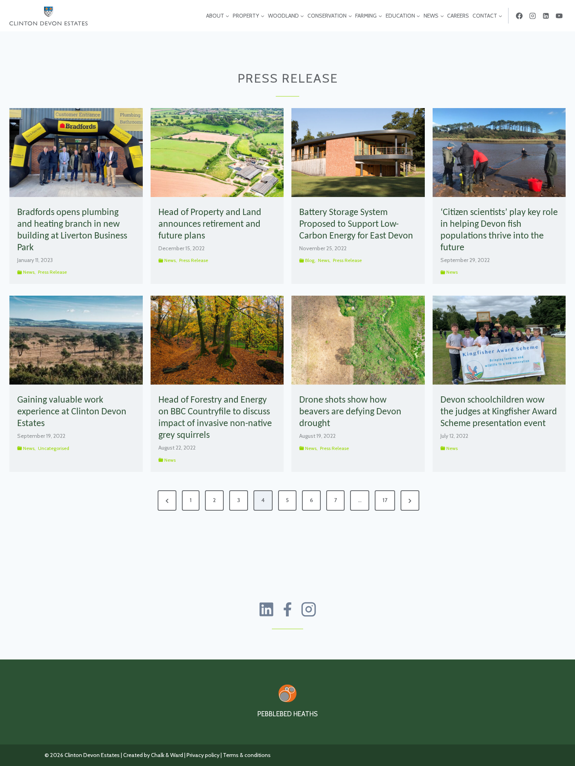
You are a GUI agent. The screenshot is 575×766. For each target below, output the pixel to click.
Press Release (52, 272)
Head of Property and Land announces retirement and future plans (209, 224)
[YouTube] (559, 15)
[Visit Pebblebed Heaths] (287, 693)
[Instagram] (532, 15)
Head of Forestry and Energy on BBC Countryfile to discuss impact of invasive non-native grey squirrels (215, 418)
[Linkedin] (545, 15)
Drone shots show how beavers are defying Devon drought (350, 412)
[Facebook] (519, 15)
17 (385, 500)
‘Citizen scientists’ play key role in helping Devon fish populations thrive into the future (499, 230)
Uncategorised (53, 448)
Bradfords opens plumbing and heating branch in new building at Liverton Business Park (72, 230)
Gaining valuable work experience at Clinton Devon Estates (71, 412)
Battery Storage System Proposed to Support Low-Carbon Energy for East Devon (356, 224)
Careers (458, 15)
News (28, 272)
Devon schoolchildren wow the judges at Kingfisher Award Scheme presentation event (498, 412)
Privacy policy (203, 755)
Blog (309, 260)
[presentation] (76, 152)
